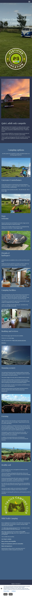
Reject (10, 594)
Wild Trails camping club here (10, 528)
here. (13, 338)
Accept (5, 594)
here (9, 335)
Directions (3, 342)
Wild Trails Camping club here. (19, 340)
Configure (14, 591)
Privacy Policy (6, 591)
